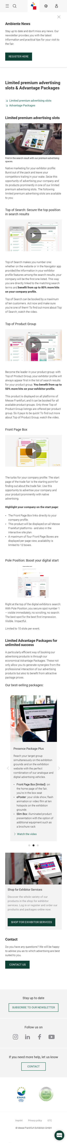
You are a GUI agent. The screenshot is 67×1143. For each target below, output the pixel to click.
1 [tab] (29, 845)
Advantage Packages (22, 105)
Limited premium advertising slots (30, 100)
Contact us (17, 964)
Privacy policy (35, 1120)
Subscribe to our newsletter (33, 1007)
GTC (49, 1120)
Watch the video (27, 834)
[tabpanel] (33, 768)
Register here (19, 56)
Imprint (19, 1120)
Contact (33, 1066)
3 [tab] (38, 845)
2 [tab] (33, 845)
